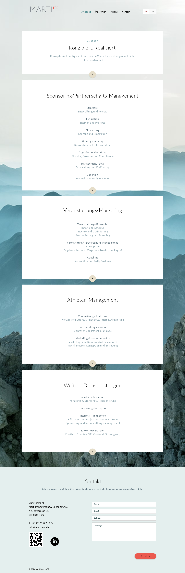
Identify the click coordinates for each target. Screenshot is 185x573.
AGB (47, 569)
